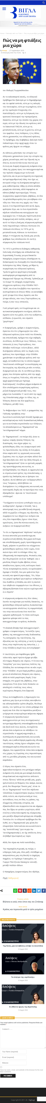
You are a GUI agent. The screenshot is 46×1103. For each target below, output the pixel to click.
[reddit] (29, 891)
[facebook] (44, 891)
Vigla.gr (32, 1100)
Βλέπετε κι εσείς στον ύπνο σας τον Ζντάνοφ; (23, 900)
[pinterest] (20, 891)
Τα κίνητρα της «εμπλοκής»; (23, 977)
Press (4, 50)
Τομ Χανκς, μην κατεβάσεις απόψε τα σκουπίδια (23, 946)
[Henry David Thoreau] (23, 24)
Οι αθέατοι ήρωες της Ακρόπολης (23, 1007)
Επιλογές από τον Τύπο (14, 33)
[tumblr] (25, 891)
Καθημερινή (13, 878)
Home (2, 33)
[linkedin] (34, 891)
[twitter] (39, 891)
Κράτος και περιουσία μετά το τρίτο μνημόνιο (23, 908)
